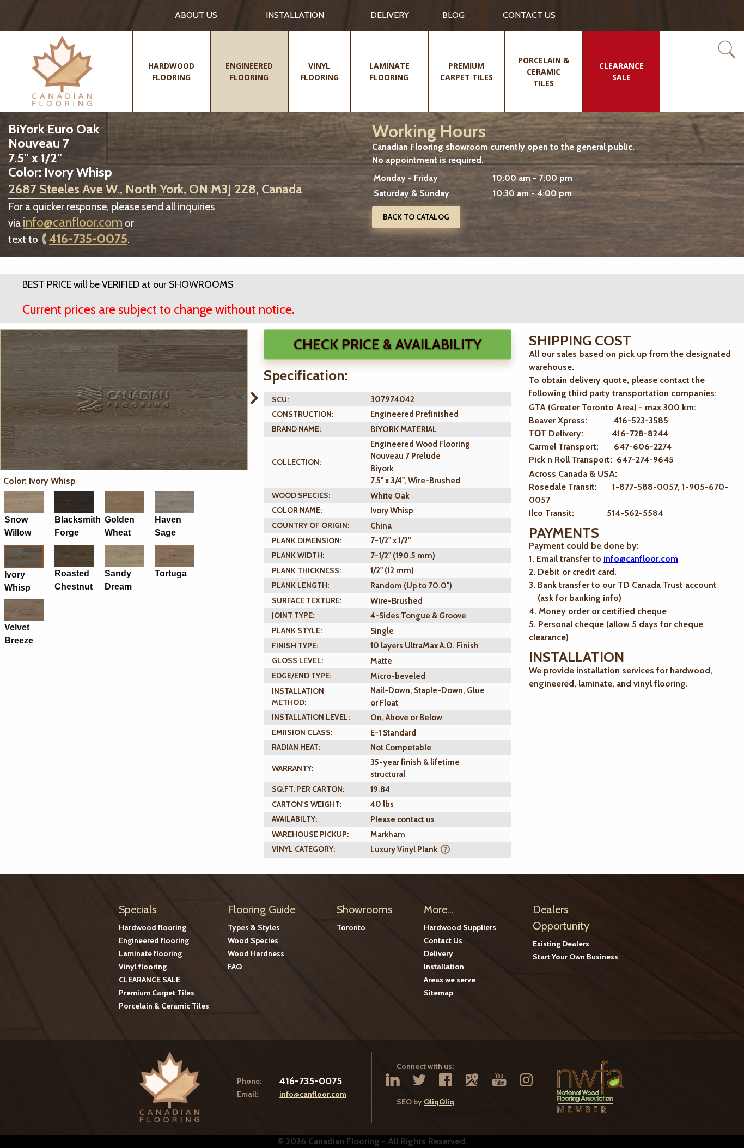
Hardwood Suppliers (460, 927)
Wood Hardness (256, 953)
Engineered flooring (154, 940)
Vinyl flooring (143, 966)
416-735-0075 (88, 238)
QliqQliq (439, 1102)
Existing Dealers (561, 944)
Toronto (351, 927)
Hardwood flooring (152, 927)
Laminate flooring (150, 953)
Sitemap (438, 993)
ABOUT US (196, 15)
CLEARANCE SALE (149, 980)
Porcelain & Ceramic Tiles (164, 1006)
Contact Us (443, 940)
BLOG (453, 15)
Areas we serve (449, 980)
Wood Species (253, 940)
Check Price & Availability (387, 344)
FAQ (235, 966)
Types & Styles (254, 927)
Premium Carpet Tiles (156, 993)
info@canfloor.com (73, 222)
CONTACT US (529, 15)
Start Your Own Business (575, 957)
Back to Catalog (416, 217)
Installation (295, 15)
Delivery (389, 15)
